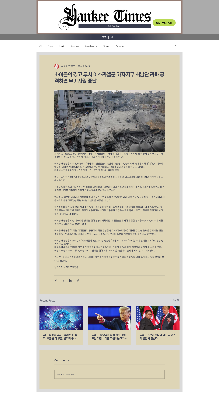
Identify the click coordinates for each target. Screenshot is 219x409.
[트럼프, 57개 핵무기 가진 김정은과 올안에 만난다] (158, 318)
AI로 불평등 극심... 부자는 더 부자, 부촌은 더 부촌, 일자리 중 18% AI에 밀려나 (60, 336)
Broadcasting (91, 46)
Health (62, 46)
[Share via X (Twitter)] (63, 280)
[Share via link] (77, 280)
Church (106, 46)
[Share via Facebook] (55, 280)
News (50, 46)
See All (176, 300)
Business (75, 46)
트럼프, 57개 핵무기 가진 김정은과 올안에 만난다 (157, 336)
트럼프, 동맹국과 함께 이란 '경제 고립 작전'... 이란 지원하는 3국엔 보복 (109, 336)
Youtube (120, 46)
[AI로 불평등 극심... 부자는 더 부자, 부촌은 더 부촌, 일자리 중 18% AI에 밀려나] (61, 318)
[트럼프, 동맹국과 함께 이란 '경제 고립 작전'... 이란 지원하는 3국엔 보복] (109, 318)
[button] (175, 46)
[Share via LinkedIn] (70, 280)
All (40, 46)
